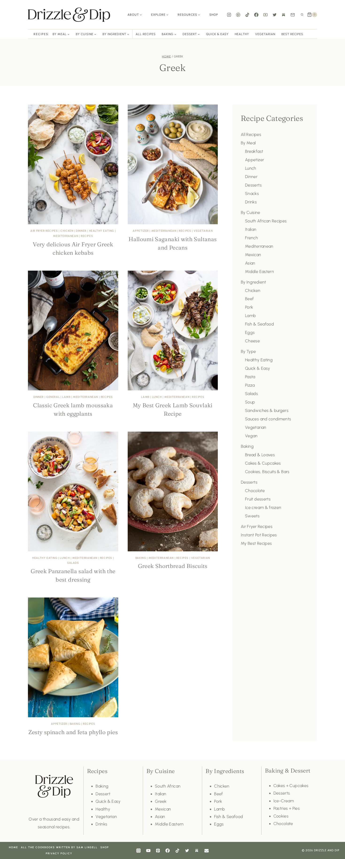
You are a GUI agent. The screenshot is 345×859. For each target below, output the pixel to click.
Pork (249, 307)
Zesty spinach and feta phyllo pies (73, 732)
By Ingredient (253, 282)
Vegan (251, 435)
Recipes (87, 236)
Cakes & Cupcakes (263, 463)
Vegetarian (265, 34)
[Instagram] (229, 15)
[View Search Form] (302, 15)
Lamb (66, 397)
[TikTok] (247, 15)
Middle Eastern (259, 271)
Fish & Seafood (259, 324)
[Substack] (283, 15)
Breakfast (254, 151)
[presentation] (73, 164)
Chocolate (255, 490)
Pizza (250, 385)
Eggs (250, 332)
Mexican (253, 254)
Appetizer (141, 230)
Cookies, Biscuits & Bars (267, 471)
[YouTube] (265, 15)
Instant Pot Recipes (259, 535)
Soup (250, 402)
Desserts (253, 185)
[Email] (292, 15)
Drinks (251, 202)
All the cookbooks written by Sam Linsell (59, 847)
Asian (250, 263)
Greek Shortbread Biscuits (172, 566)
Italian (251, 229)
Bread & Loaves (260, 454)
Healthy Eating (101, 230)
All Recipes (146, 34)
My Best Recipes (256, 543)
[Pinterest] (238, 15)
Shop (213, 14)
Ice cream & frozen (263, 507)
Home (13, 847)
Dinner (81, 230)
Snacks (252, 193)
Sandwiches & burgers (266, 410)
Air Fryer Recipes (44, 230)
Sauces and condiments (268, 419)
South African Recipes (266, 221)
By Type (248, 351)
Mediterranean (65, 236)
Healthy (242, 34)
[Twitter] (274, 15)
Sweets (252, 516)
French (251, 237)
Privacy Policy (59, 853)
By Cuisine (250, 212)
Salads (73, 562)
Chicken (66, 230)
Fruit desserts (258, 499)
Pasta (250, 376)
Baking (140, 558)
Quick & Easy (217, 34)
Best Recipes (292, 34)
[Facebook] (256, 15)
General (53, 397)
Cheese (252, 341)
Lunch (157, 397)
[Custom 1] (196, 850)
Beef (249, 298)
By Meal (248, 143)
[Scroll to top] (334, 841)
